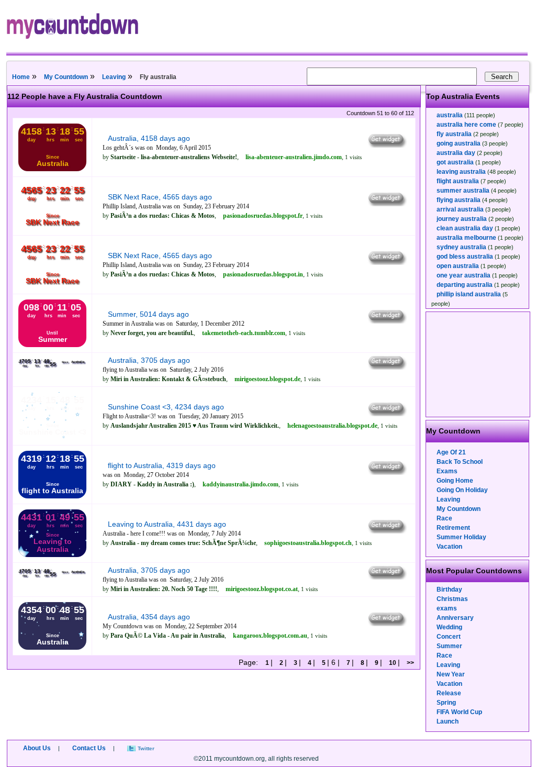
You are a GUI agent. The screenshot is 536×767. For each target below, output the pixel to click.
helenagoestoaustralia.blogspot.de (332, 425)
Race (444, 518)
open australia (458, 266)
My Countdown (66, 77)
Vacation (449, 546)
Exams (447, 471)
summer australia (463, 190)
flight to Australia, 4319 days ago (162, 465)
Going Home (455, 480)
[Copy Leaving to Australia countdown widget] (386, 531)
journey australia (462, 219)
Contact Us (89, 748)
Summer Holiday (461, 537)
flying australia (459, 200)
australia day (456, 153)
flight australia (458, 181)
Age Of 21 (451, 452)
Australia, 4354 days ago (149, 617)
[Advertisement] (478, 364)
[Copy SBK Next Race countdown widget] (386, 203)
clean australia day (465, 228)
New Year (451, 674)
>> (409, 662)
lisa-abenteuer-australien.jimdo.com (293, 157)
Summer (449, 646)
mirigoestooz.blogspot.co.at (262, 589)
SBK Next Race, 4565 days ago (160, 197)
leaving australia (461, 171)
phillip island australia (469, 294)
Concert (449, 636)
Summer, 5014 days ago (148, 314)
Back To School (460, 461)
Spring (446, 702)
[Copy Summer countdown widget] (386, 321)
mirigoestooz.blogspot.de (267, 379)
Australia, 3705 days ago (149, 360)
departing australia (465, 284)
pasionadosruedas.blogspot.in (263, 274)
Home (21, 77)
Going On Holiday (462, 490)
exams (447, 608)
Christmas (452, 599)
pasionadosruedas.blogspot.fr (263, 215)
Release (449, 693)
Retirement (453, 527)
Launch (448, 721)
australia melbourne (466, 237)
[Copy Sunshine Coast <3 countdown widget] (386, 413)
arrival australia (460, 209)
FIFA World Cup (459, 712)
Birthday (449, 589)
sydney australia (461, 247)
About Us (37, 748)
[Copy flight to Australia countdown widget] (386, 472)
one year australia (463, 275)
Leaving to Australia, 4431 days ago (167, 524)
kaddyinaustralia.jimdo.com (240, 484)
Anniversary (455, 617)
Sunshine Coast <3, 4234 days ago (166, 407)
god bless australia (465, 256)
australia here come (466, 124)
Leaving (114, 77)
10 (392, 662)
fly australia (454, 134)
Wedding (449, 627)
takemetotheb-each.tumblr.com (243, 333)
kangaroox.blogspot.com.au (270, 635)
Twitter (146, 748)
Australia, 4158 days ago (149, 138)
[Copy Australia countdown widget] (386, 145)
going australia (459, 143)
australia (450, 115)
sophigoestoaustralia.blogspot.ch (308, 543)
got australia (455, 162)
